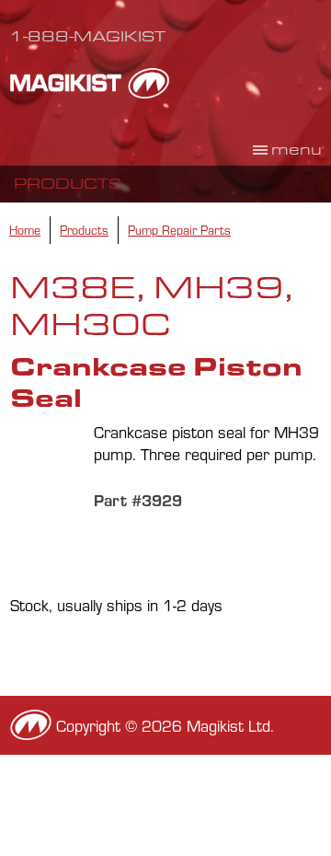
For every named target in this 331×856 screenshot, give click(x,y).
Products (67, 183)
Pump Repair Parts (179, 230)
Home (24, 230)
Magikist (89, 83)
